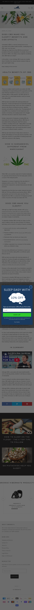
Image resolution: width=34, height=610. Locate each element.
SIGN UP (17, 315)
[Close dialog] (31, 287)
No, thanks (17, 322)
